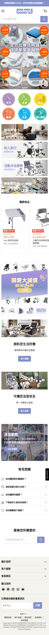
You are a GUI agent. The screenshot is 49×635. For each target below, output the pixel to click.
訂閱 (38, 605)
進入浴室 (24, 411)
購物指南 (7, 617)
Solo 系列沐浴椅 (11, 240)
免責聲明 (38, 617)
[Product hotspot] (19, 329)
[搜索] (44, 19)
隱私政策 (28, 617)
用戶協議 (18, 617)
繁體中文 (23, 614)
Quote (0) (47, 474)
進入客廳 (24, 358)
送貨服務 (24, 620)
